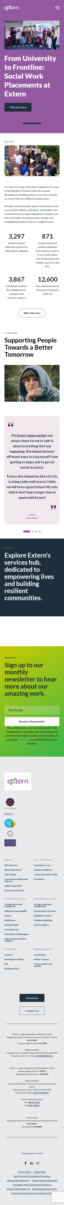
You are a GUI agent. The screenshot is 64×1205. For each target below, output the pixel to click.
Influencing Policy (13, 886)
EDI (6, 964)
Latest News (40, 955)
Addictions (9, 920)
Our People (10, 874)
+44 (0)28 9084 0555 (44, 1056)
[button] (26, 531)
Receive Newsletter (32, 721)
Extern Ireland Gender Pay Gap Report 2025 (32, 1193)
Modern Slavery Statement (44, 1180)
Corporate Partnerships (46, 874)
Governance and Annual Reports (16, 880)
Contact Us (32, 1010)
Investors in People (14, 890)
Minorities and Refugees (16, 934)
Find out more (18, 107)
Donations (39, 879)
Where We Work (13, 870)
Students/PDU (11, 969)
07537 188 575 (33, 1105)
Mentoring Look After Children (15, 940)
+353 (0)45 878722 (41, 1093)
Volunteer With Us (43, 870)
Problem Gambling (43, 920)
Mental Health (11, 925)
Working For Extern (14, 959)
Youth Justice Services (45, 911)
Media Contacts (41, 959)
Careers (8, 955)
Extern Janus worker (31, 435)
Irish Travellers (41, 925)
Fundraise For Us (42, 865)
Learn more (24, 739)
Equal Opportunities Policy (44, 1189)
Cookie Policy (39, 1172)
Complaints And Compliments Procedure (32, 1184)
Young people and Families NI (13, 905)
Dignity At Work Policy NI (18, 1189)
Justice (7, 916)
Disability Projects (43, 916)
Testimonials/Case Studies (43, 965)
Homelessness (11, 930)
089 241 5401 (34, 1102)
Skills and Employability (15, 911)
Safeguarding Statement (18, 1180)
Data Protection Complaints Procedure (32, 1176)
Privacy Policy (24, 1172)
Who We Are (32, 313)
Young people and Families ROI (42, 905)
